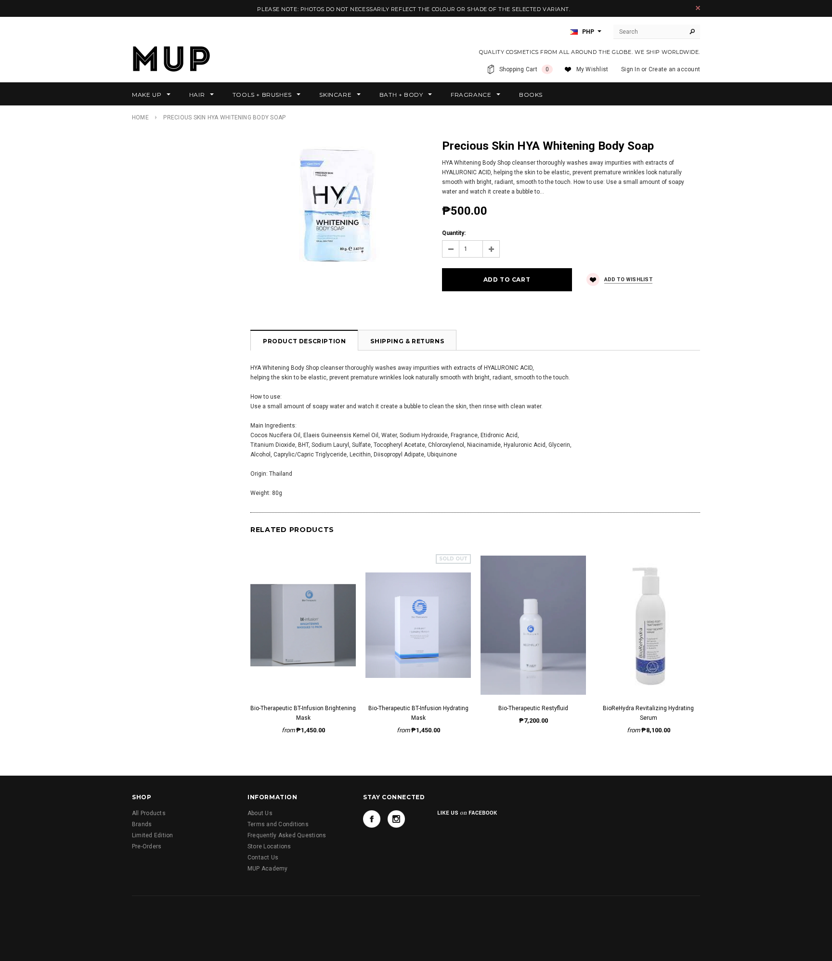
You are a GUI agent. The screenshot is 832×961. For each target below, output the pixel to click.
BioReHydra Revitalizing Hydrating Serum (648, 713)
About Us (260, 813)
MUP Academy (267, 868)
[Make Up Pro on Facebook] (371, 819)
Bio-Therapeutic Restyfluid (533, 708)
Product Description (304, 341)
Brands (142, 824)
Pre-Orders (146, 846)
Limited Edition (152, 835)
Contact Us (262, 857)
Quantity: (454, 233)
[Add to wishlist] (303, 615)
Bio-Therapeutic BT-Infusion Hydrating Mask (418, 713)
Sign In (630, 69)
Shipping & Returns (407, 341)
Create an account (674, 69)
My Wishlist (592, 69)
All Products (149, 813)
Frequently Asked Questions (286, 835)
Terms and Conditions (278, 824)
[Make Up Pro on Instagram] (396, 819)
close (698, 8)
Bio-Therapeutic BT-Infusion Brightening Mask (303, 713)
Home (140, 117)
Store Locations (269, 846)
